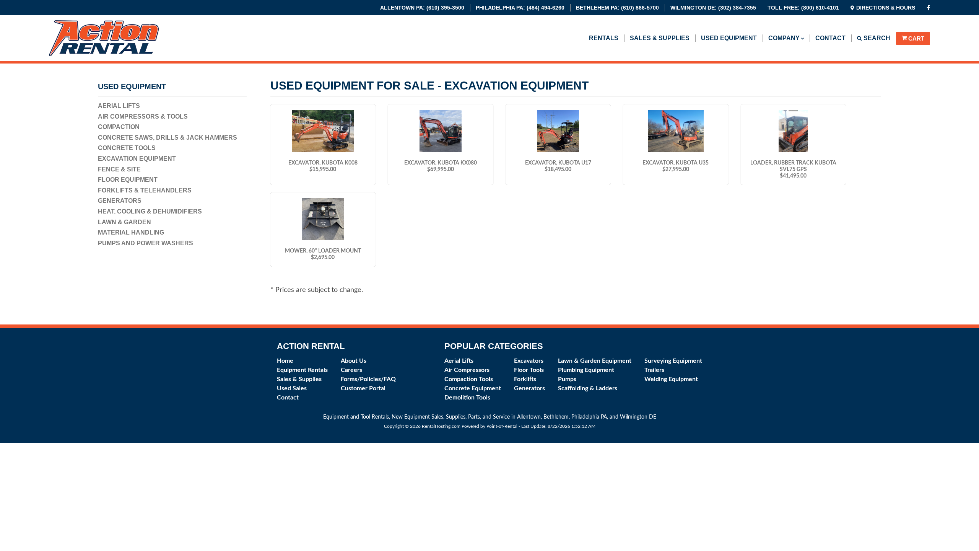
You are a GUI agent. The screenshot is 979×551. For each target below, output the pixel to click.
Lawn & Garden (124, 222)
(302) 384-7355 (713, 8)
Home (285, 361)
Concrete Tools (127, 148)
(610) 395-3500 (422, 8)
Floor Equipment (128, 179)
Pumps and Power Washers (145, 243)
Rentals (603, 38)
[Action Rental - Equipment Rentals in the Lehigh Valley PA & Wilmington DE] (104, 54)
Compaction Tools (468, 379)
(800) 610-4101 (803, 8)
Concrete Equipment (472, 388)
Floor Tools (529, 370)
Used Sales (292, 388)
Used (729, 38)
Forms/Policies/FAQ (368, 379)
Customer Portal (363, 388)
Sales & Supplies (660, 38)
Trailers (654, 370)
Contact (830, 38)
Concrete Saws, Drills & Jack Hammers (167, 137)
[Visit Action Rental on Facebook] (928, 8)
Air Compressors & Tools (143, 116)
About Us (353, 361)
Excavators (528, 361)
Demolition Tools (467, 398)
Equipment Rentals (302, 370)
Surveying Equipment (673, 361)
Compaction (119, 127)
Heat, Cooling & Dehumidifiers (150, 211)
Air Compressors (467, 370)
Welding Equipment (671, 379)
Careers (351, 370)
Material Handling (131, 232)
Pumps (567, 379)
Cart (916, 38)
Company (784, 38)
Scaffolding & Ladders (587, 388)
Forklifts (525, 379)
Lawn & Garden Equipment (594, 361)
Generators (119, 200)
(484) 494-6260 (520, 8)
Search (876, 38)
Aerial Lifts (119, 106)
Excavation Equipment (137, 158)
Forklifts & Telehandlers (145, 190)
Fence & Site (119, 169)
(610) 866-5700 (617, 8)
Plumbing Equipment (586, 370)
